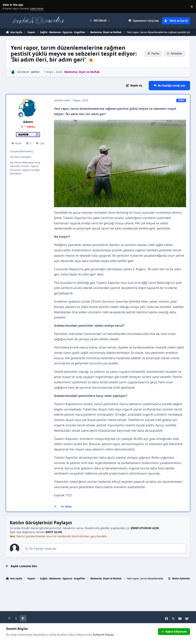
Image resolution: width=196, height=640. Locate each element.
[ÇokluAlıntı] (55, 507)
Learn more (7, 6)
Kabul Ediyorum (176, 631)
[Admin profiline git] (13, 72)
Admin (35, 72)
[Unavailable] (120, 122)
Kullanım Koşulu (103, 634)
